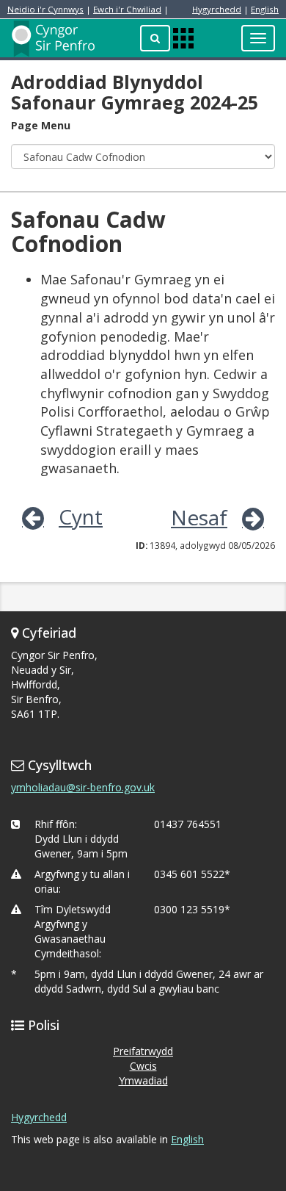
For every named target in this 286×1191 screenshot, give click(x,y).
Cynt (81, 516)
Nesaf (199, 517)
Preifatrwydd (143, 1051)
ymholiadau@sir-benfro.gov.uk (83, 787)
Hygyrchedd (216, 9)
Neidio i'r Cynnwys (45, 9)
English (265, 9)
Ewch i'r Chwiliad (127, 9)
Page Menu (40, 125)
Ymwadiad (143, 1080)
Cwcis (143, 1066)
